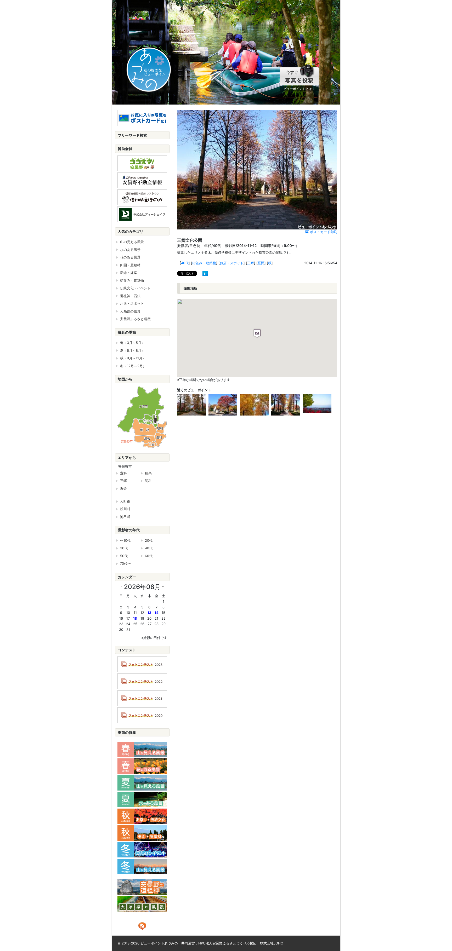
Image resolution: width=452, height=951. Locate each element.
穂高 (148, 473)
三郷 (250, 263)
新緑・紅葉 (128, 272)
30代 (124, 548)
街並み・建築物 (204, 263)
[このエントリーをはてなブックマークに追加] (205, 273)
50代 (124, 556)
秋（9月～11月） (133, 358)
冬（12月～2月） (133, 366)
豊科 (123, 473)
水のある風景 (130, 249)
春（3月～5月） (132, 343)
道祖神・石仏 (130, 296)
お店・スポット (232, 263)
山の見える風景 (132, 242)
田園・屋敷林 (130, 265)
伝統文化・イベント (135, 288)
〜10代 (125, 540)
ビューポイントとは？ (299, 89)
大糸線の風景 (130, 311)
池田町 (125, 517)
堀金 (123, 488)
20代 (148, 540)
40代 (185, 263)
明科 (148, 481)
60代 (148, 556)
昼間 (261, 263)
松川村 (125, 509)
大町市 (125, 501)
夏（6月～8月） (132, 350)
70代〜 (125, 563)
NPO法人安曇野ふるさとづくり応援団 (227, 943)
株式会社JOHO (271, 943)
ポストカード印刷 (323, 232)
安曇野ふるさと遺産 (135, 319)
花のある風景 (130, 257)
